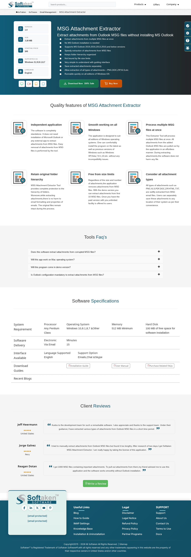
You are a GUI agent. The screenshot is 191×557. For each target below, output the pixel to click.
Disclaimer (128, 512)
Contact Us (162, 523)
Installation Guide (79, 365)
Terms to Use (163, 528)
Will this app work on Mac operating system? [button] (52, 259)
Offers (156, 4)
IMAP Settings (82, 523)
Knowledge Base (83, 528)
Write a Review (97, 483)
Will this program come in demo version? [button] (51, 267)
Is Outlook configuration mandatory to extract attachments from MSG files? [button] (67, 275)
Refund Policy (130, 523)
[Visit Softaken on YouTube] (44, 508)
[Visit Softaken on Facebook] (24, 508)
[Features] (187, 25)
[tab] (95, 252)
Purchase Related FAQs (161, 365)
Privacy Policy (130, 528)
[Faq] (187, 40)
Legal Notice (129, 518)
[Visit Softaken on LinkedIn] (31, 508)
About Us (161, 518)
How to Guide (81, 518)
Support (160, 512)
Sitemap (123, 544)
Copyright (68, 544)
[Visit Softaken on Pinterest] (50, 508)
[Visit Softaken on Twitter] (37, 508)
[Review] (187, 47)
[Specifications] (187, 33)
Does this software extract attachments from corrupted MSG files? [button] (63, 252)
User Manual (122, 365)
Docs (159, 534)
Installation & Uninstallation (89, 534)
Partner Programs (132, 534)
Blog (76, 512)
